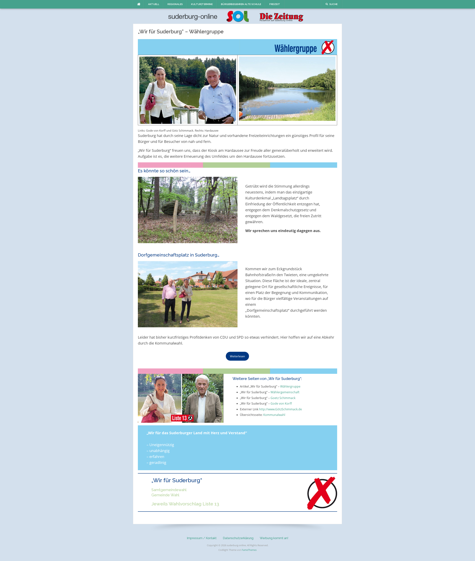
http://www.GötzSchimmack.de (280, 409)
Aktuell (153, 4)
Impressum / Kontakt (202, 538)
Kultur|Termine (202, 4)
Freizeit (274, 4)
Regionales (175, 4)
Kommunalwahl (274, 415)
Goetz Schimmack (283, 398)
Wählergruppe (290, 386)
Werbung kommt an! (274, 538)
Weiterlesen (237, 356)
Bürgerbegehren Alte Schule (241, 4)
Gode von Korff (281, 403)
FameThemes (249, 550)
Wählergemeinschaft (285, 392)
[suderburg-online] (237, 16)
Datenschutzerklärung (238, 538)
